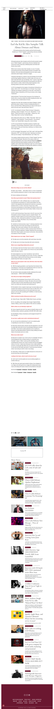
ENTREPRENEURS (20, 703)
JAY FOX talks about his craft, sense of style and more (33, 467)
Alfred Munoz (36, 505)
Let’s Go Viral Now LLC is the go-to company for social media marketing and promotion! (33, 645)
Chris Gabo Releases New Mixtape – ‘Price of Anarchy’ (33, 523)
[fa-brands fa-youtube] (29, 695)
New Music (25, 701)
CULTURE (39, 701)
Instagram (24, 369)
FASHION (25, 703)
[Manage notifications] (3, 706)
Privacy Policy (27, 699)
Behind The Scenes (32, 701)
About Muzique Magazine (18, 699)
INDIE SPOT (4, 9)
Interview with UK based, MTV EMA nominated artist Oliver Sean (33, 570)
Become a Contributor (43, 9)
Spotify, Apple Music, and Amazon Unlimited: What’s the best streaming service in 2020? (34, 617)
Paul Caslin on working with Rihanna (33, 629)
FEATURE (20, 701)
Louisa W (37, 56)
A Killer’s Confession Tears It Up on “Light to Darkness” (33, 586)
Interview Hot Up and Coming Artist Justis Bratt (32, 537)
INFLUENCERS (13, 8)
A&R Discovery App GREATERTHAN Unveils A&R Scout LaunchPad (32, 553)
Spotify (34, 369)
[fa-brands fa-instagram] (25, 695)
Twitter (24, 372)
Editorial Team (32, 9)
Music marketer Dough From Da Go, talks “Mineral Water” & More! (33, 600)
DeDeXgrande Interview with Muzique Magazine (33, 674)
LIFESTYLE (20, 8)
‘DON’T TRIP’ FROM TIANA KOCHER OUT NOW (33, 661)
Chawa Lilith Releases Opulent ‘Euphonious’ (32, 481)
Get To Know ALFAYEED (29, 509)
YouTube (30, 369)
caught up (39, 140)
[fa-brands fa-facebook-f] (27, 695)
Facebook (19, 369)
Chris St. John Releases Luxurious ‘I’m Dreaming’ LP (33, 496)
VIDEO (26, 8)
